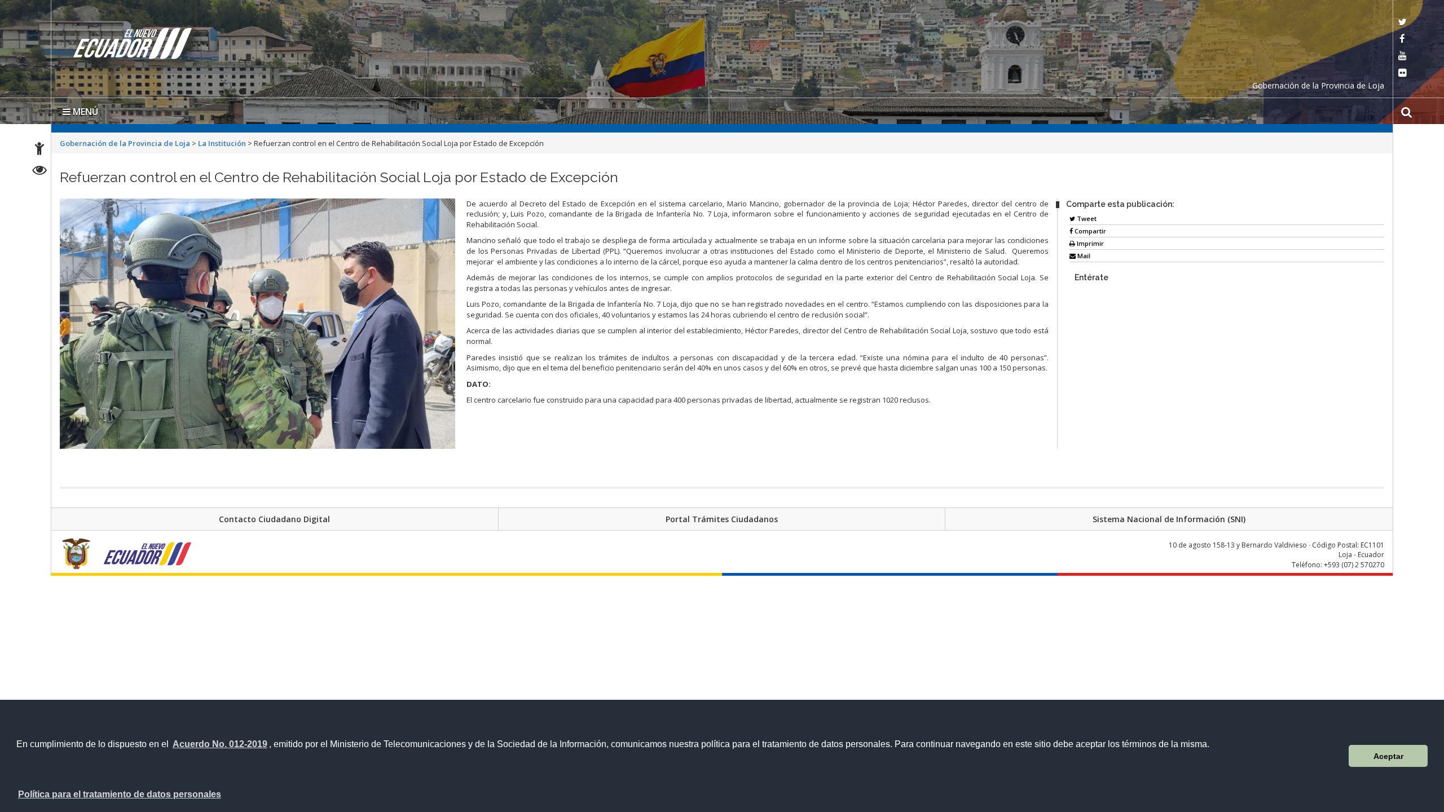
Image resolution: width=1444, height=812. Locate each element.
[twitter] (1402, 23)
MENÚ (84, 109)
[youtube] (1402, 56)
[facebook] (1402, 40)
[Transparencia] (40, 171)
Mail (1083, 253)
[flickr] (1402, 73)
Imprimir (1089, 241)
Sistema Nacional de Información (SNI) (1169, 516)
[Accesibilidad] (39, 150)
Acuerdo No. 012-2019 (220, 744)
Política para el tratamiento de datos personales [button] (119, 794)
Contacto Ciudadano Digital (274, 516)
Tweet (1086, 216)
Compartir (1089, 228)
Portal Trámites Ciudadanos (722, 516)
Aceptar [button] (1388, 756)
